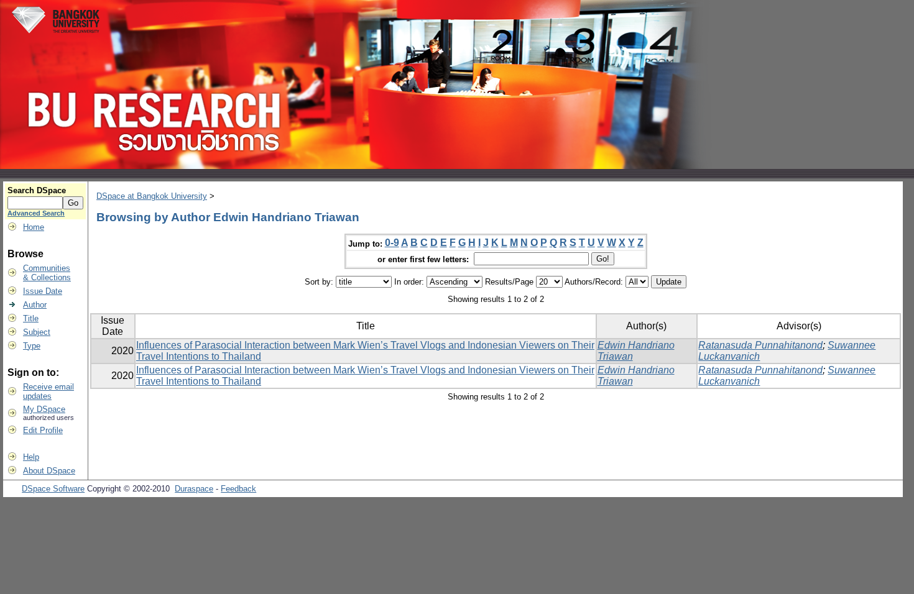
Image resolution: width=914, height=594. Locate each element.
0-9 (392, 242)
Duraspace (194, 488)
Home (33, 227)
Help (31, 457)
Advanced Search (36, 213)
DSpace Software (53, 488)
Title (31, 318)
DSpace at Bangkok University (151, 196)
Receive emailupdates (48, 391)
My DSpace (44, 409)
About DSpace (49, 470)
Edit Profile (43, 430)
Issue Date (42, 291)
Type (31, 345)
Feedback (238, 488)
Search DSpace (36, 190)
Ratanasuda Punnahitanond (760, 345)
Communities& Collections (47, 272)
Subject (36, 332)
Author (35, 304)
